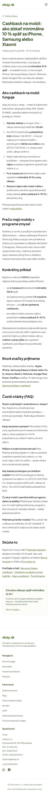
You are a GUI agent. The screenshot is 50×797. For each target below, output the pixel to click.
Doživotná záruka (10, 690)
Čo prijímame (38, 576)
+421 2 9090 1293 (10, 764)
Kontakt (5, 705)
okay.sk (8, 4)
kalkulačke (16, 208)
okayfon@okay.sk (10, 759)
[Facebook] (9, 769)
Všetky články (11, 16)
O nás (4, 734)
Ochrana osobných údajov (14, 720)
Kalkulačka (7, 666)
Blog (4, 695)
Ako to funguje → (13, 609)
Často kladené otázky (12, 700)
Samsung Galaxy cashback (16, 385)
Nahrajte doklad (35, 549)
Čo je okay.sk (28, 561)
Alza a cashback (20, 576)
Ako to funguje (8, 661)
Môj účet (6, 676)
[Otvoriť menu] (46, 4)
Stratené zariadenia (11, 671)
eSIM (4, 710)
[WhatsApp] (3, 769)
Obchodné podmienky (12, 715)
